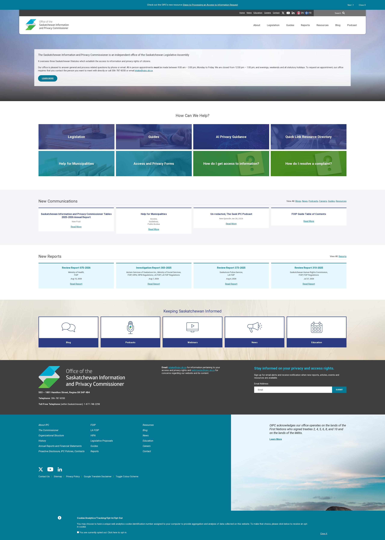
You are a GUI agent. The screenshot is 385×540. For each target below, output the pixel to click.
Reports (305, 29)
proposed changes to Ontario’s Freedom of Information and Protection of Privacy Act (204, 4)
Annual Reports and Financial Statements (60, 446)
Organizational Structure (51, 435)
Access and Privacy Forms (154, 169)
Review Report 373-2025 (231, 267)
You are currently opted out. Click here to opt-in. (103, 532)
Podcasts (313, 201)
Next (350, 5)
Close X (362, 5)
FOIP (93, 425)
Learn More (48, 78)
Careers (267, 12)
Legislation (273, 29)
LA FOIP (95, 430)
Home (242, 13)
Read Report (76, 284)
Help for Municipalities (76, 168)
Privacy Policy (73, 476)
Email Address (261, 383)
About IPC (43, 425)
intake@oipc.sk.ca (144, 70)
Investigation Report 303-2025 (153, 267)
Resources (322, 29)
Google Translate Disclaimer (98, 476)
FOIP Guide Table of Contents (309, 214)
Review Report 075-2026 (76, 267)
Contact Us (44, 476)
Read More (76, 226)
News (249, 12)
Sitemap (58, 476)
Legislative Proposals (102, 440)
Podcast (352, 29)
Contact (276, 13)
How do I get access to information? (231, 169)
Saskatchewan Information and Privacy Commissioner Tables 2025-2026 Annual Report (76, 216)
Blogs (298, 201)
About (256, 29)
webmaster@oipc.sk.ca (203, 370)
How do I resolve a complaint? (308, 169)
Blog (338, 29)
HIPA (93, 435)
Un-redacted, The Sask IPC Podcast (231, 214)
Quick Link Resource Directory (308, 142)
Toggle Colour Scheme (127, 476)
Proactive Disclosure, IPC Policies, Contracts (61, 451)
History (42, 440)
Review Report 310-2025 (309, 267)
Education (258, 12)
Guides (290, 29)
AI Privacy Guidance (231, 141)
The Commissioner (48, 430)
